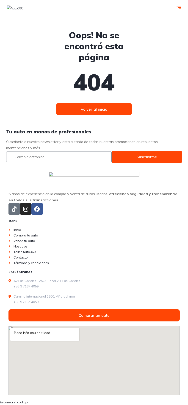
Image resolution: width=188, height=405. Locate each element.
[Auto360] (15, 8)
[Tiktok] (14, 209)
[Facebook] (37, 209)
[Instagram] (25, 209)
